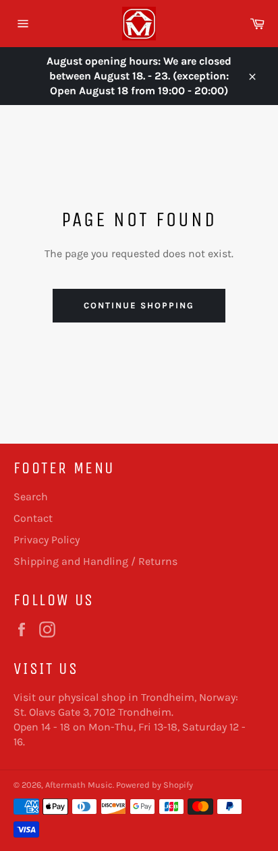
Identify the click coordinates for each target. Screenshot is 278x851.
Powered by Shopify (154, 785)
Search (30, 496)
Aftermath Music (79, 785)
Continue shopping (139, 305)
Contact (33, 518)
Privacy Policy (46, 539)
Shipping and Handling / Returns (95, 561)
